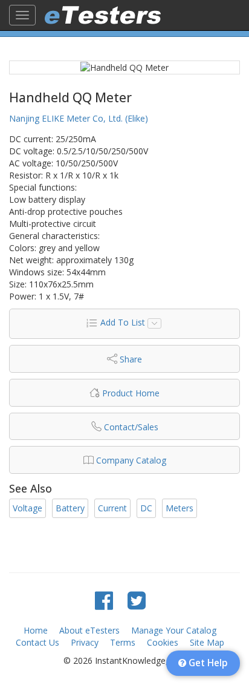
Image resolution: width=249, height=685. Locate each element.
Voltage (27, 508)
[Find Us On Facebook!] (104, 600)
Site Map (207, 642)
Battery (70, 508)
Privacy (85, 642)
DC (146, 508)
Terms (122, 642)
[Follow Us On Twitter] (137, 600)
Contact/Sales (131, 427)
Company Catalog (131, 460)
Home (36, 630)
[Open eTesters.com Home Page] (103, 15)
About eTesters (89, 630)
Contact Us (37, 642)
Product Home (131, 393)
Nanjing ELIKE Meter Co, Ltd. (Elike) (78, 118)
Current (112, 508)
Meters (179, 508)
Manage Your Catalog (173, 630)
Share (131, 359)
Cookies (162, 642)
